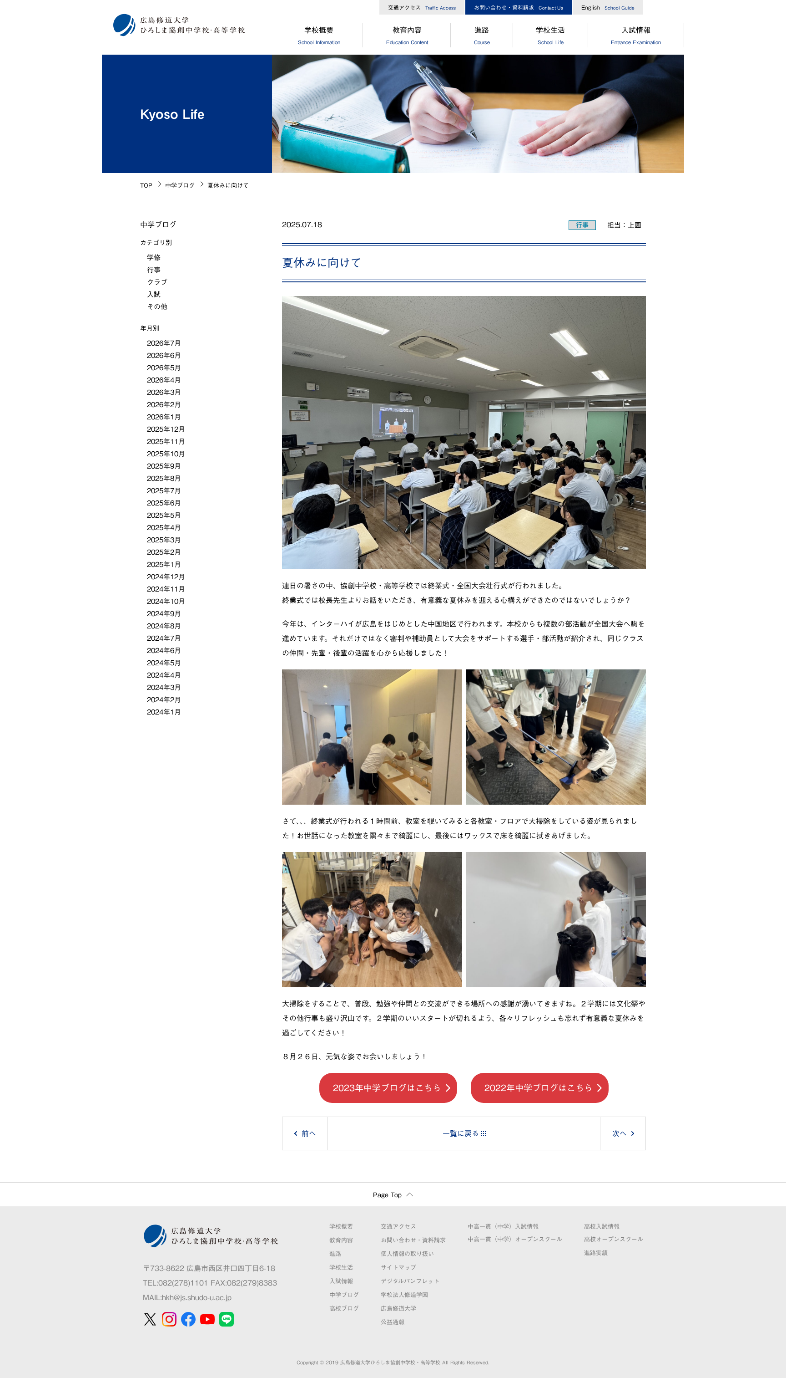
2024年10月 (166, 601)
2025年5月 (164, 515)
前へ (309, 1133)
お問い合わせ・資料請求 (518, 7)
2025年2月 (164, 552)
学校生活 (550, 35)
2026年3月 (164, 392)
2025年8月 (164, 478)
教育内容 (407, 35)
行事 (582, 225)
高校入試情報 (602, 1227)
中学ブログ (180, 186)
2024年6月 (164, 650)
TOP (146, 186)
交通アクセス (422, 7)
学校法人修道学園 (404, 1295)
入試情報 (636, 35)
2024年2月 (164, 699)
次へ (619, 1133)
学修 (154, 257)
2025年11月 (166, 441)
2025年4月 (164, 527)
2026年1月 (164, 416)
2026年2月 (164, 404)
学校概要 (319, 35)
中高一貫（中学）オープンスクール (515, 1239)
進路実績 (596, 1253)
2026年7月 (164, 343)
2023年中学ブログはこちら (387, 1087)
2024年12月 (166, 576)
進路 (482, 35)
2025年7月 (164, 490)
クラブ (157, 282)
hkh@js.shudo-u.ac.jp (197, 1297)
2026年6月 (164, 355)
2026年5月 (164, 367)
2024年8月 (164, 626)
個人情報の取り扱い (407, 1254)
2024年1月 (164, 712)
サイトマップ (398, 1268)
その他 (157, 306)
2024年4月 (164, 675)
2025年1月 (164, 564)
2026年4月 (164, 380)
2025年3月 (164, 539)
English (608, 7)
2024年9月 (164, 613)
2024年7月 (164, 638)
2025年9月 (164, 466)
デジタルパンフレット (410, 1281)
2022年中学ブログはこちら (538, 1087)
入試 (154, 294)
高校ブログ (344, 1309)
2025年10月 (166, 453)
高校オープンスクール (613, 1239)
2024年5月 (164, 662)
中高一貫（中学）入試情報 (503, 1227)
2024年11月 (166, 589)
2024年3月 (164, 687)
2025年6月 (164, 503)
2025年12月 (166, 429)
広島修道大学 (398, 1309)
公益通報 (392, 1322)
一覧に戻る (461, 1133)
